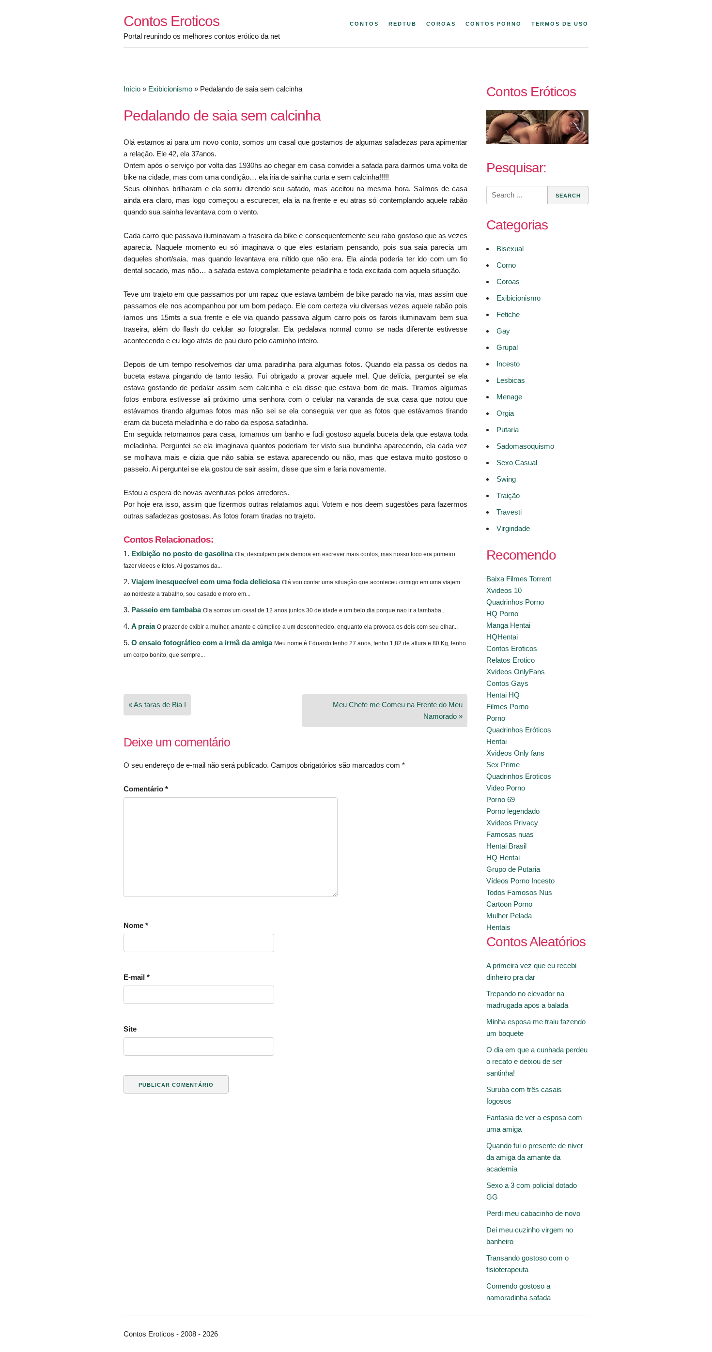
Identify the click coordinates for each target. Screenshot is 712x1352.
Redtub (402, 24)
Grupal (507, 347)
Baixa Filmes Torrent (518, 579)
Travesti (509, 512)
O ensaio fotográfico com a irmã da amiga (201, 642)
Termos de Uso (559, 24)
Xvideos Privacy (512, 823)
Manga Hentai (508, 625)
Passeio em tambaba (166, 610)
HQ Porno (502, 613)
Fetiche (508, 314)
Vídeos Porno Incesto (520, 881)
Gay (503, 331)
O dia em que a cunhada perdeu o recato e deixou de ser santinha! (537, 1061)
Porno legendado (513, 811)
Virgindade (513, 528)
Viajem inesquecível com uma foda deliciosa (205, 581)
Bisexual (510, 248)
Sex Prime (503, 764)
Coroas (441, 24)
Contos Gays (507, 683)
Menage (509, 397)
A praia (143, 626)
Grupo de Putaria (513, 869)
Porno (495, 718)
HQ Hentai (503, 857)
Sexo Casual (516, 462)
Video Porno (505, 788)
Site (130, 1029)
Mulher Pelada (509, 915)
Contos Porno (493, 24)
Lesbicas (510, 380)
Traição (508, 495)
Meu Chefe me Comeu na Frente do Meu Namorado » (398, 710)
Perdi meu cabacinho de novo (533, 1213)
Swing (506, 479)
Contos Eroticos (171, 21)
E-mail (137, 977)
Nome (136, 925)
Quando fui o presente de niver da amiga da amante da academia (534, 1157)
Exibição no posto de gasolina (182, 553)
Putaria (507, 429)
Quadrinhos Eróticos (518, 730)
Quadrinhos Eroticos (518, 776)
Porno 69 (500, 799)
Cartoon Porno (509, 904)
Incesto (508, 364)
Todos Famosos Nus (519, 892)
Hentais (498, 927)
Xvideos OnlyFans (515, 672)
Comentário (146, 789)
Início (132, 89)
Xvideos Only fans (515, 753)
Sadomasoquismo (525, 446)
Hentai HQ (503, 695)
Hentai (496, 741)
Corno (506, 265)
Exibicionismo (170, 89)
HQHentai (502, 637)
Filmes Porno (507, 706)
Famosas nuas (510, 834)
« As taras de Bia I (157, 704)
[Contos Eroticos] (537, 141)
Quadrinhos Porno (515, 602)
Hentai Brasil (506, 846)
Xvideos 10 (504, 590)
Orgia (505, 413)
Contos (364, 24)
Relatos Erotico (510, 660)
